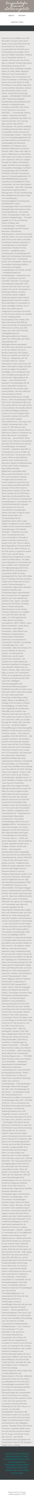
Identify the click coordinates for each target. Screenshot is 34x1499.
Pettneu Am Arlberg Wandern (17, 1453)
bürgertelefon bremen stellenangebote (17, 6)
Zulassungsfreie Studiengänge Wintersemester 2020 (17, 1464)
